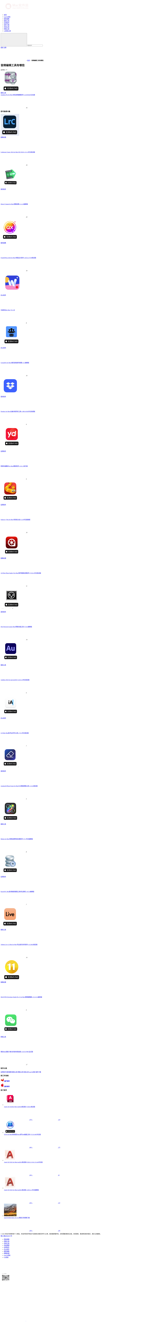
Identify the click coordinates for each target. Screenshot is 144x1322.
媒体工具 (6, 21)
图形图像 (6, 19)
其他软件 (3, 189)
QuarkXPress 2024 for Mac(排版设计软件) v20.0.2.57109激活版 (18, 257)
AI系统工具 (7, 31)
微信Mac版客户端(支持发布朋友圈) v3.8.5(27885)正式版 (17, 1051)
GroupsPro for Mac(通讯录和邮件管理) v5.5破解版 (15, 362)
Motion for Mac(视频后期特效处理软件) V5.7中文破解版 (17, 839)
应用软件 (6, 23)
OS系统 (6, 1257)
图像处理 (3, 137)
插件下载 (6, 25)
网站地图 (6, 1239)
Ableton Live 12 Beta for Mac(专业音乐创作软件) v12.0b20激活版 (19, 944)
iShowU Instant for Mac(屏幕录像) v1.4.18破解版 (14, 204)
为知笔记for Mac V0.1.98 (8, 310)
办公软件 (3, 295)
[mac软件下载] (17, 11)
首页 (5, 15)
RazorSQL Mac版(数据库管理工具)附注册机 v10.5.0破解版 (17, 891)
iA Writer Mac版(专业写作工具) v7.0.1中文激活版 (15, 733)
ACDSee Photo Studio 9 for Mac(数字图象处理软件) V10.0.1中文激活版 (21, 573)
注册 (5, 47)
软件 (28, 60)
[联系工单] (13, 1307)
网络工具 (6, 29)
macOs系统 (7, 17)
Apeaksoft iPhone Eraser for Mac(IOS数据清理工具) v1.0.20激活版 (19, 786)
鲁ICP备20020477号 (6, 1236)
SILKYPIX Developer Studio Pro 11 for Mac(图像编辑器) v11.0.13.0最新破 (21, 997)
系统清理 (6, 1245)
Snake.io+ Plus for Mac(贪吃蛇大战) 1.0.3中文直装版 (15, 519)
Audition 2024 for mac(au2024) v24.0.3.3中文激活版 (15, 680)
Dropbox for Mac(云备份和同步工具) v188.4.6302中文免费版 (18, 411)
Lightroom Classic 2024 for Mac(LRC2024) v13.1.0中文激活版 (18, 152)
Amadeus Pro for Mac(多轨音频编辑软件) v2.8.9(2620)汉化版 (18, 95)
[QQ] (13, 1295)
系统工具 (6, 27)
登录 (2, 47)
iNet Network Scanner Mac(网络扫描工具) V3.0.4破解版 (16, 626)
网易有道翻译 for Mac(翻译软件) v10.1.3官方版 (14, 466)
